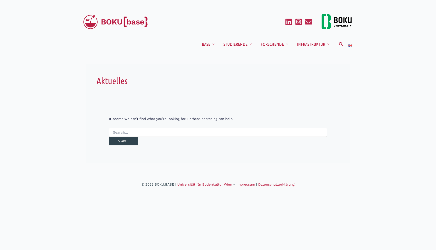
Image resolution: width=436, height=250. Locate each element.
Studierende (235, 44)
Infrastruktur (311, 44)
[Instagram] (298, 21)
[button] (341, 44)
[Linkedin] (288, 21)
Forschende (272, 44)
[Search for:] (218, 132)
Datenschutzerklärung (276, 184)
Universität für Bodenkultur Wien (204, 184)
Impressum (246, 184)
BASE (206, 44)
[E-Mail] (308, 21)
